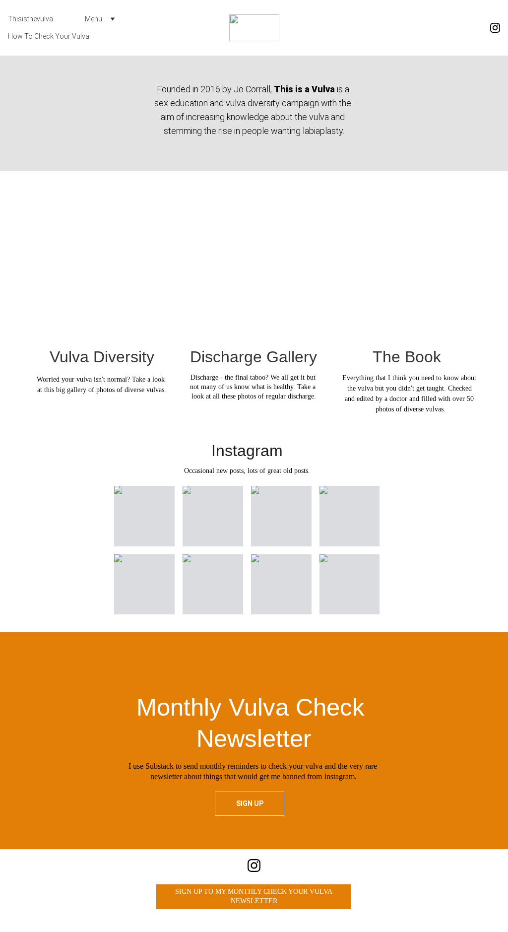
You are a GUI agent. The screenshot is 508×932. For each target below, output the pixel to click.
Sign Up (249, 803)
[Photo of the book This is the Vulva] (406, 260)
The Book (407, 357)
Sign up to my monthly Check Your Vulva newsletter (253, 896)
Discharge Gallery (253, 357)
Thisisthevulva (30, 19)
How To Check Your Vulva (48, 36)
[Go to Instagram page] (495, 28)
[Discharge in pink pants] (253, 260)
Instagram (247, 451)
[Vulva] (102, 260)
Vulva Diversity (102, 357)
